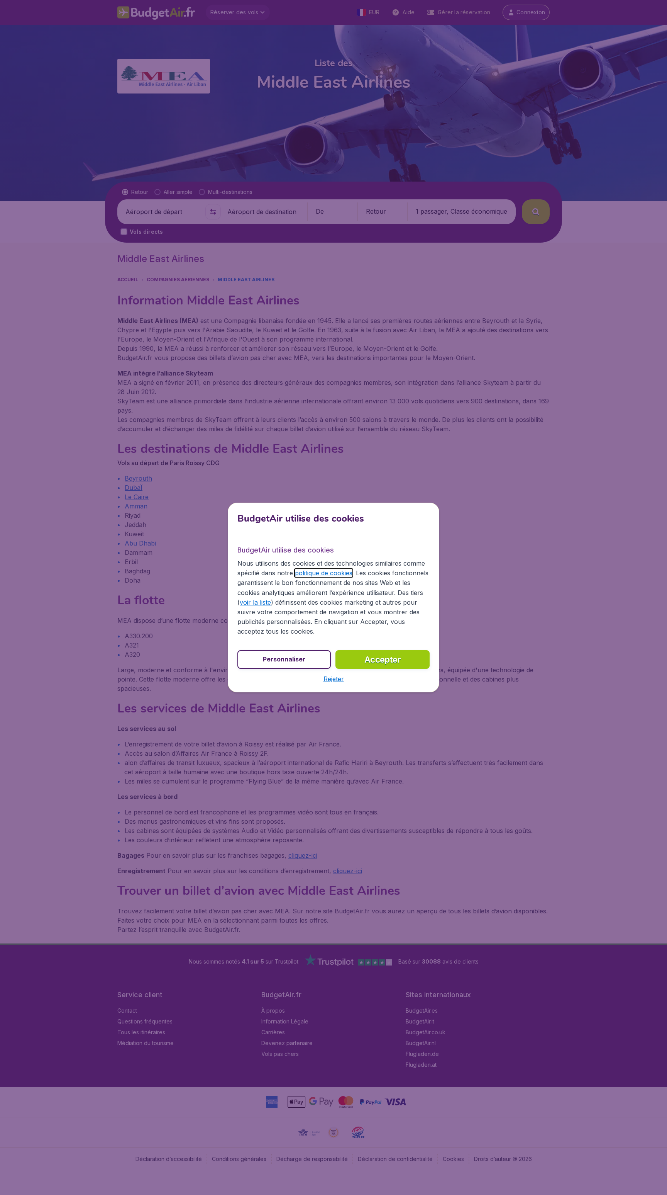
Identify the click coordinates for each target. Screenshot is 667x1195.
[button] (333, 679)
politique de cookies (323, 573)
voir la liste (255, 602)
